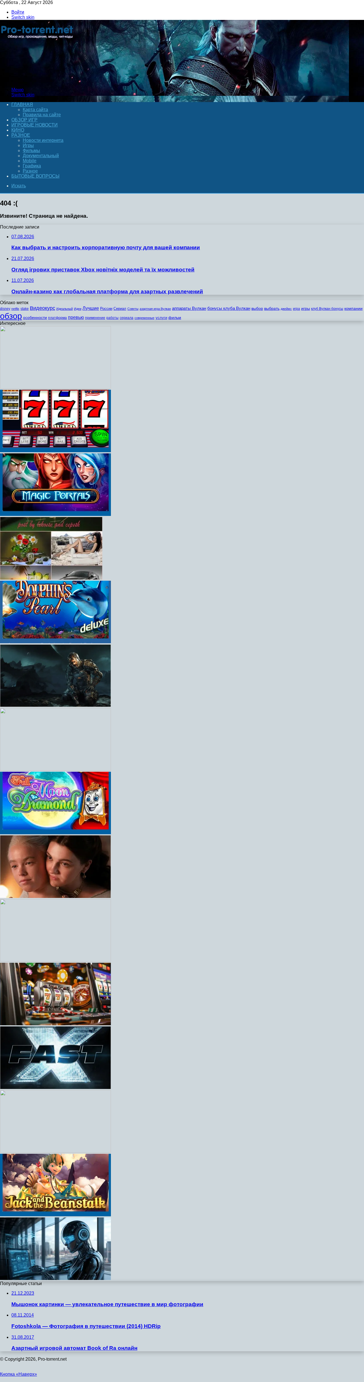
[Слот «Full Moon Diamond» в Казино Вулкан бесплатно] (55, 832)
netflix (15, 308)
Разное (20, 135)
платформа (57, 318)
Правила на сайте (42, 114)
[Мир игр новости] (37, 80)
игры (305, 308)
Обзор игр (24, 119)
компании (353, 308)
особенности (35, 317)
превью (76, 317)
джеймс (286, 308)
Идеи (77, 308)
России (106, 308)
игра (296, 309)
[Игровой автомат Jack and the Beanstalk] (55, 1214)
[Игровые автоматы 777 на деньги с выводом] (55, 450)
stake (24, 309)
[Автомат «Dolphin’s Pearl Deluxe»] (55, 641)
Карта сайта (35, 109)
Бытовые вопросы (35, 176)
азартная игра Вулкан (155, 308)
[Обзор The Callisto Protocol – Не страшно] (55, 705)
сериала (126, 318)
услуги (161, 318)
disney (5, 309)
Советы (132, 308)
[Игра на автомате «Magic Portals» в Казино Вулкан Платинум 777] (55, 514)
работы (112, 318)
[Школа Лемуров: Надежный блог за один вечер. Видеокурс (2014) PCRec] (55, 769)
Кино (17, 130)
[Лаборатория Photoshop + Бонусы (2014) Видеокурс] (55, 1151)
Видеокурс (42, 308)
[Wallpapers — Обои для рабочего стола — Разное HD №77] (51, 578)
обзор (11, 316)
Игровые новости (34, 125)
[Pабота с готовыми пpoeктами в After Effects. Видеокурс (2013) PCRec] (55, 960)
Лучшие (90, 308)
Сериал (119, 308)
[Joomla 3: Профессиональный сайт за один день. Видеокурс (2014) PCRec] (55, 1278)
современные (144, 317)
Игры (28, 145)
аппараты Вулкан (189, 308)
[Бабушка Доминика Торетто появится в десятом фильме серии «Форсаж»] (55, 1087)
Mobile (29, 160)
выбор (257, 308)
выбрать (272, 308)
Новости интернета (43, 140)
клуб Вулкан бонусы (327, 309)
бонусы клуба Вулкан (228, 308)
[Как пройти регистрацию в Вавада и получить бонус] (55, 1023)
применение (95, 318)
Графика (32, 165)
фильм (174, 318)
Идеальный (64, 308)
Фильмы (31, 150)
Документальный (41, 155)
